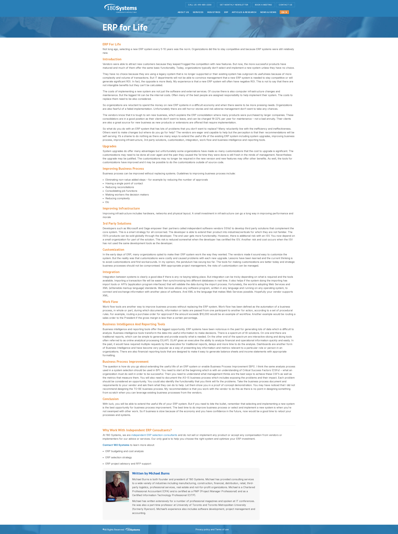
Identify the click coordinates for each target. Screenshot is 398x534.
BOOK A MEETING (263, 4)
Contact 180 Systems (116, 445)
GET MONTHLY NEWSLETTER (234, 4)
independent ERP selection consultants (154, 435)
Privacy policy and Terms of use (212, 529)
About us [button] (183, 12)
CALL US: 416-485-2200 (199, 4)
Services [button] (198, 12)
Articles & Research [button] (244, 12)
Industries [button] (213, 12)
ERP (226, 12)
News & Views (268, 12)
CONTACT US (285, 4)
